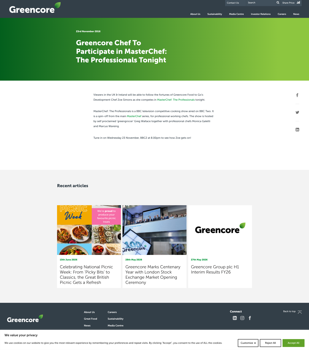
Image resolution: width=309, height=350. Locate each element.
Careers (282, 14)
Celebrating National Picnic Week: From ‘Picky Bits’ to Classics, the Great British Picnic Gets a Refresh (86, 274)
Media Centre (236, 14)
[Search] (278, 2)
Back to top (289, 311)
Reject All (270, 342)
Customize (247, 342)
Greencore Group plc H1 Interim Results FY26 (215, 269)
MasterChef (134, 116)
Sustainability (214, 14)
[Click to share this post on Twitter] (297, 112)
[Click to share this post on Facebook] (297, 95)
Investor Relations (261, 14)
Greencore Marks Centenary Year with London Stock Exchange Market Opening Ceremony (152, 274)
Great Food (90, 318)
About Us (195, 14)
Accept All (293, 342)
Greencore (35, 7)
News (296, 14)
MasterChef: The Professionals (176, 99)
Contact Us (233, 3)
